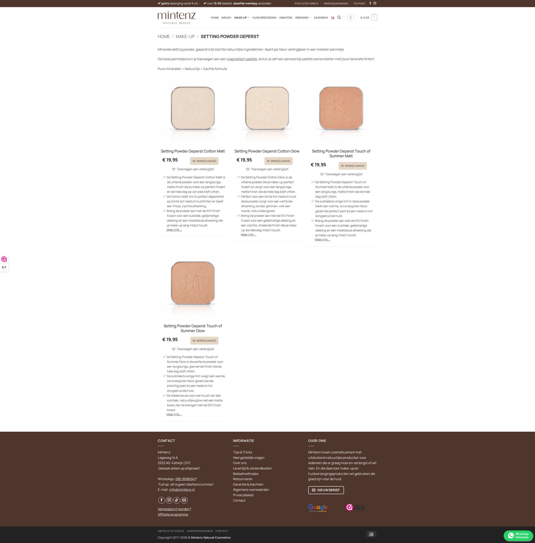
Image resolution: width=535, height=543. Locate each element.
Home (215, 17)
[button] (339, 17)
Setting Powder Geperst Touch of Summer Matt (341, 153)
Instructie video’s (306, 3)
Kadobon (321, 17)
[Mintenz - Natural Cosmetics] (177, 17)
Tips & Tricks (242, 452)
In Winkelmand (204, 161)
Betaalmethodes (245, 473)
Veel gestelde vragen (249, 457)
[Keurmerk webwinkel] (355, 507)
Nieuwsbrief (328, 490)
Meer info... (174, 230)
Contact (359, 3)
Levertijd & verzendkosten (252, 468)
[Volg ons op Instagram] (374, 3)
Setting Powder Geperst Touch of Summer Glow (193, 328)
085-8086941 (185, 479)
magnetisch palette (242, 59)
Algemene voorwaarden (251, 489)
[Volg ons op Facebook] (370, 3)
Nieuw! (227, 17)
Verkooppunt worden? (174, 509)
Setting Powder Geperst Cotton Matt (193, 151)
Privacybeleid (243, 495)
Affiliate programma (173, 514)
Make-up (185, 36)
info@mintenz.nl (182, 489)
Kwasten (285, 17)
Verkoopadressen (336, 3)
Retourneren (243, 479)
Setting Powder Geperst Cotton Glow (267, 151)
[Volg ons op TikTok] (176, 500)
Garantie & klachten (248, 484)
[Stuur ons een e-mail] (184, 500)
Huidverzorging (264, 17)
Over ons (240, 463)
